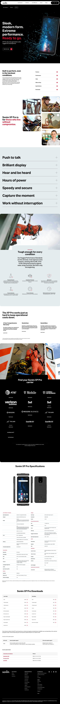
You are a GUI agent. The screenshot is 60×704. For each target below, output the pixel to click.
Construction (26, 679)
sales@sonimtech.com (31, 445)
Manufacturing (27, 676)
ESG (38, 676)
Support (38, 691)
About (38, 679)
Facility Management (27, 686)
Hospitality (26, 683)
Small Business (27, 689)
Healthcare (26, 674)
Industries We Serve (28, 671)
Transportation (27, 677)
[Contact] (54, 2)
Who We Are (39, 681)
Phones (13, 673)
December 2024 (6, 658)
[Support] (52, 2)
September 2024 (6, 656)
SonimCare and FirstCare (40, 674)
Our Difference (40, 671)
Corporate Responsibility (40, 687)
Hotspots (13, 674)
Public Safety (26, 673)
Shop (38, 693)
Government (26, 680)
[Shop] (56, 2)
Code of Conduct (39, 685)
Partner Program (39, 684)
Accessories (13, 676)
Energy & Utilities (27, 682)
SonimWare (39, 677)
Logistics (26, 685)
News (38, 682)
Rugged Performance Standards (41, 673)
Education (26, 688)
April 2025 (5, 660)
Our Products (14, 671)
